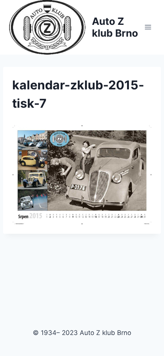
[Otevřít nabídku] (148, 27)
